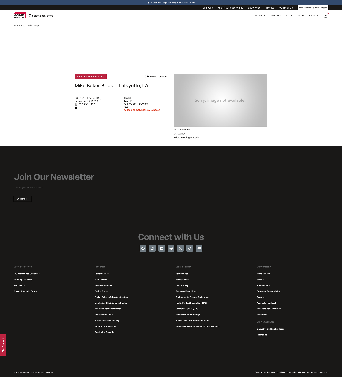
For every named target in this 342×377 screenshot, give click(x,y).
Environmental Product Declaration (192, 297)
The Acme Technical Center (108, 309)
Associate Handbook (266, 303)
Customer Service (23, 267)
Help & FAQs (19, 285)
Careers (260, 297)
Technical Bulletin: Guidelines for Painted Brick (198, 326)
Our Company (264, 267)
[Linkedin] (161, 248)
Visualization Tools (104, 314)
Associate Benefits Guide (269, 309)
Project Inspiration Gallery (107, 320)
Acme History (263, 274)
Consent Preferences (319, 372)
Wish (326, 17)
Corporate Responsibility (268, 291)
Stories (260, 279)
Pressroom (262, 314)
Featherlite (262, 335)
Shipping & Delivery (23, 279)
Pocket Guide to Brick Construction (111, 297)
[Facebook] (143, 248)
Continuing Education (105, 332)
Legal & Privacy (183, 267)
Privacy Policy (182, 279)
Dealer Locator (101, 274)
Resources (100, 267)
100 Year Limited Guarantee (27, 274)
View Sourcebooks (103, 285)
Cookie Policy (182, 285)
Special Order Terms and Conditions (192, 320)
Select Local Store (42, 15)
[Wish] (326, 15)
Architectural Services (105, 326)
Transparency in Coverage (188, 314)
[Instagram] (152, 248)
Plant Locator (101, 279)
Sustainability (263, 285)
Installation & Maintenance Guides (111, 303)
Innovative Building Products (270, 329)
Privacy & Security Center (26, 291)
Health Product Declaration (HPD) (191, 303)
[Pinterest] (171, 248)
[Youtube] (199, 248)
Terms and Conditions (186, 291)
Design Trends (101, 291)
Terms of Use (182, 274)
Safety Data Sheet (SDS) (187, 309)
